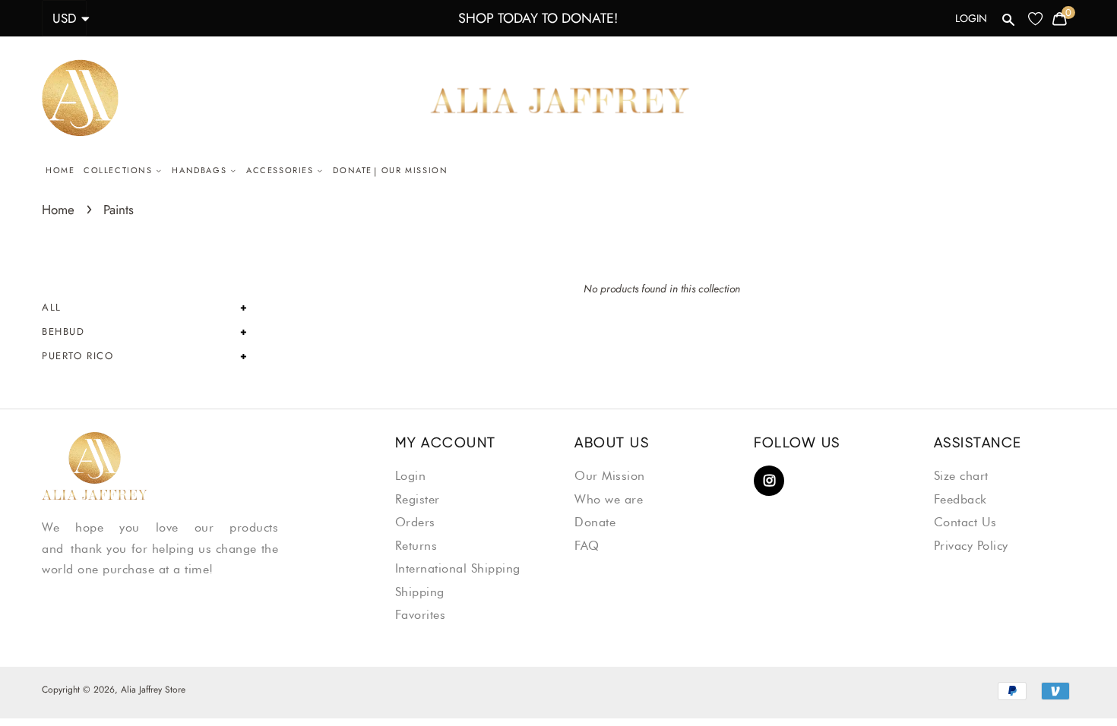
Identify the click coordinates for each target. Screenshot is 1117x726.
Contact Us (965, 522)
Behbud (63, 331)
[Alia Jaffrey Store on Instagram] (769, 481)
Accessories (281, 170)
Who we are (608, 499)
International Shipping (458, 568)
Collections (120, 170)
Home (60, 170)
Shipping (420, 592)
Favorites (420, 615)
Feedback (960, 499)
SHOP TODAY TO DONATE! (538, 18)
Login (971, 18)
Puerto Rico (78, 356)
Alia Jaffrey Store (153, 689)
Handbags (200, 170)
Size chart (961, 476)
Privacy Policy (971, 545)
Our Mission (414, 170)
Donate (352, 170)
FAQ (587, 545)
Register (417, 499)
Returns (416, 545)
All (52, 307)
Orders (415, 522)
